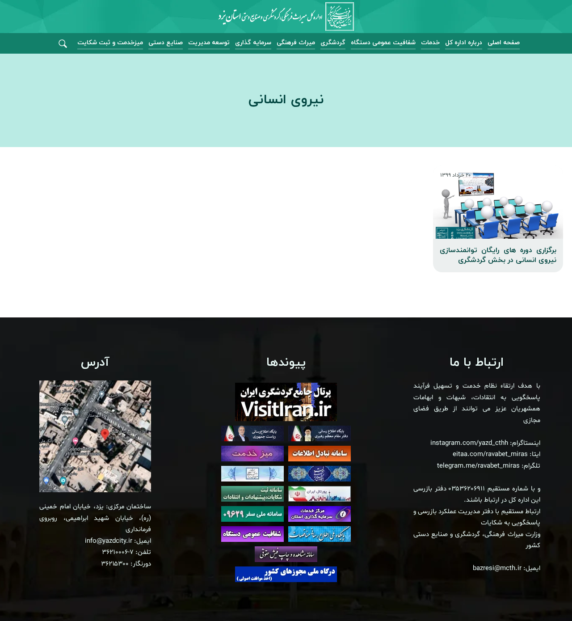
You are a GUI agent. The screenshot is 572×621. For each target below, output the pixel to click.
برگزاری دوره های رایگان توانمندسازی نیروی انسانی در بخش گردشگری (498, 255)
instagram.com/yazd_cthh (469, 443)
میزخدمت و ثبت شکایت (110, 42)
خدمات (430, 42)
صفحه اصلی (504, 42)
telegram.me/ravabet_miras (478, 466)
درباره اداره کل (463, 42)
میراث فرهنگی (296, 42)
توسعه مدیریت (209, 42)
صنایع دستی (165, 42)
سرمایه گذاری (253, 42)
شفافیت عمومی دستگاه (383, 42)
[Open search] (63, 44)
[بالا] (540, 594)
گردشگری (332, 42)
